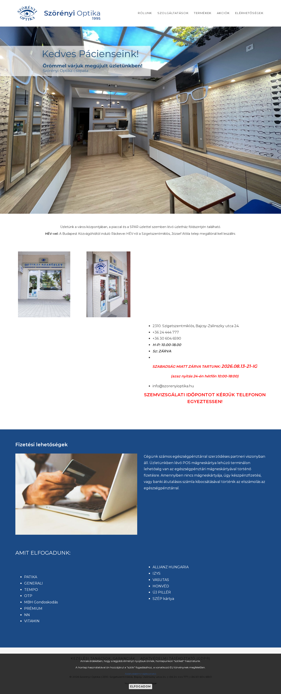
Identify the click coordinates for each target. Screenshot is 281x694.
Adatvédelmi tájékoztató (140, 673)
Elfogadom (140, 686)
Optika (72, 13)
